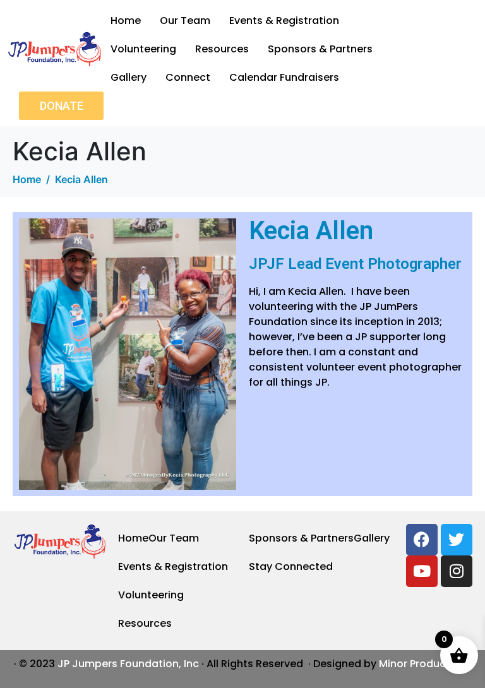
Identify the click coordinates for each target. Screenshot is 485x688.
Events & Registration (284, 20)
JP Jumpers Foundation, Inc (128, 663)
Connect (187, 77)
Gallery (129, 77)
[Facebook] (422, 539)
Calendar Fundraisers (284, 77)
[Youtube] (422, 571)
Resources (222, 49)
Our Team (185, 20)
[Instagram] (456, 571)
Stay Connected (291, 566)
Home (126, 20)
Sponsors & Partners (320, 49)
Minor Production (422, 663)
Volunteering (143, 49)
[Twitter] (456, 539)
